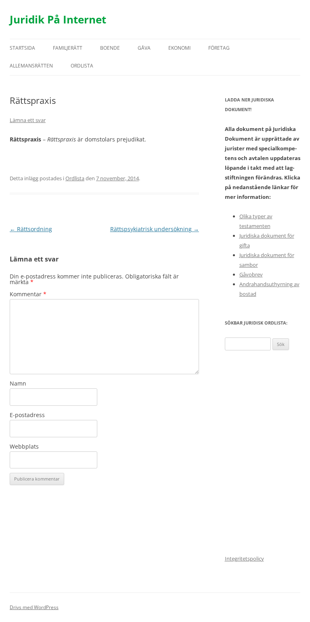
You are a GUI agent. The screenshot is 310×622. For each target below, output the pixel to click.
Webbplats (24, 446)
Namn (18, 383)
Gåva (144, 47)
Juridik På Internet (58, 19)
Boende (110, 47)
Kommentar (28, 294)
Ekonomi (179, 47)
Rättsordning (31, 229)
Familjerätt (67, 47)
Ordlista (82, 65)
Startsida (22, 47)
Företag (219, 47)
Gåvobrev (251, 274)
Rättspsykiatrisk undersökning (154, 229)
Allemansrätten (31, 65)
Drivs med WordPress (34, 607)
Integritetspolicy (244, 558)
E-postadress (27, 415)
